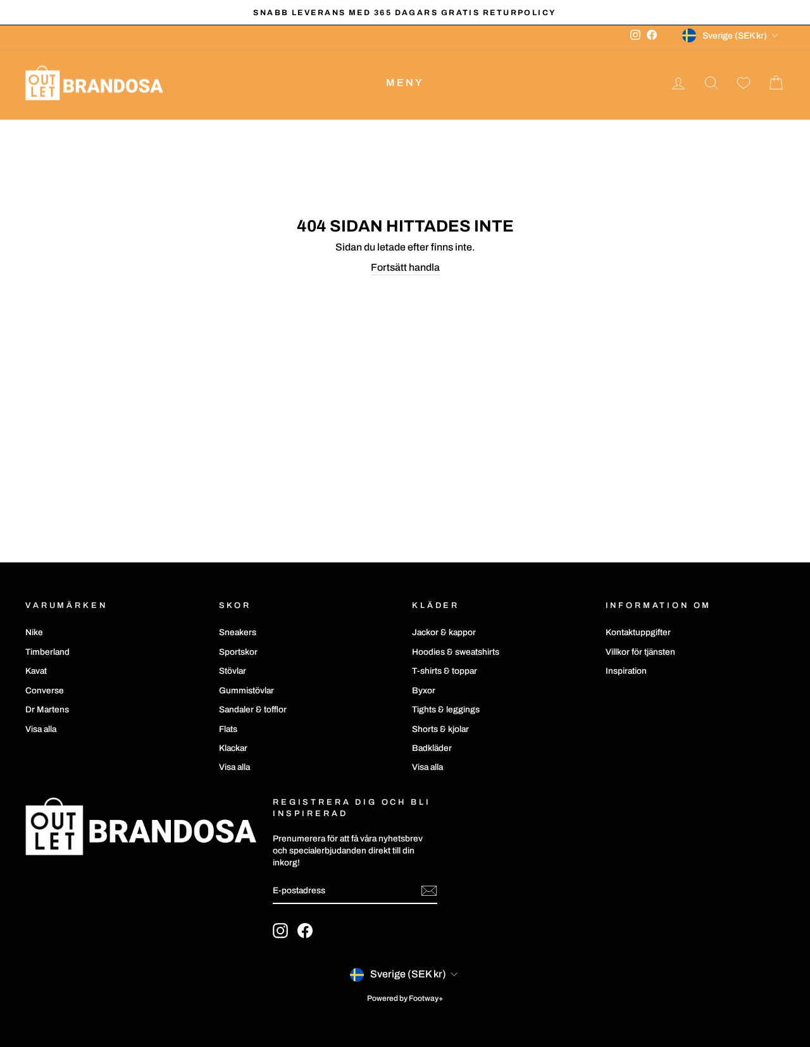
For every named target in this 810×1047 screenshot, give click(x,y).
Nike (34, 632)
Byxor (423, 690)
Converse (44, 690)
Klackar (233, 748)
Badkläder (432, 748)
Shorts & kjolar (440, 729)
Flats (228, 729)
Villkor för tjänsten (640, 652)
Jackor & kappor (444, 632)
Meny (405, 82)
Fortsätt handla (405, 267)
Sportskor (238, 652)
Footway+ (426, 998)
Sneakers (237, 632)
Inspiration (626, 671)
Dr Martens (47, 709)
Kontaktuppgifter (638, 632)
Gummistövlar (246, 690)
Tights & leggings (446, 709)
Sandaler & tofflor (253, 709)
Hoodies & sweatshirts (455, 652)
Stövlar (232, 671)
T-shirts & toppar (444, 671)
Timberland (47, 652)
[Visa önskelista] (743, 83)
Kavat (36, 671)
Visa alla (40, 729)
